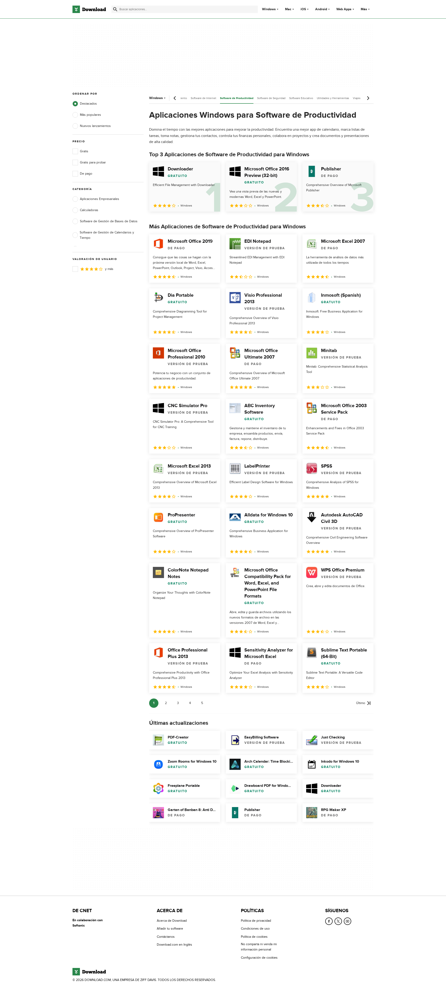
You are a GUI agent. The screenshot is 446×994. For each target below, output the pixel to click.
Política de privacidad (256, 921)
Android (321, 9)
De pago (86, 174)
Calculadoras (89, 210)
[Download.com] (89, 9)
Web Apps (343, 9)
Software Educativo (301, 98)
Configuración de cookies (259, 958)
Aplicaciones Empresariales (99, 199)
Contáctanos (166, 937)
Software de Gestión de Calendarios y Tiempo (107, 235)
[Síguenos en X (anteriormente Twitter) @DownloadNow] (338, 921)
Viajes (357, 98)
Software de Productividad (236, 98)
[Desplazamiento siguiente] (368, 98)
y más (109, 269)
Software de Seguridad (271, 98)
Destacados (88, 104)
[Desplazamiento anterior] (174, 98)
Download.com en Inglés (174, 945)
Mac (288, 9)
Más (364, 9)
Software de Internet (203, 98)
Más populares (90, 115)
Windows (269, 9)
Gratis (84, 151)
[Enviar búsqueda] (115, 9)
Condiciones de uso (255, 929)
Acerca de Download (172, 921)
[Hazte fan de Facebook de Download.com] (329, 921)
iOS (303, 9)
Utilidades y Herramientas (333, 98)
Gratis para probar (93, 162)
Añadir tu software (170, 929)
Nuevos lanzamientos (95, 126)
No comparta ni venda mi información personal (259, 946)
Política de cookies (254, 937)
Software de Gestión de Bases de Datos (109, 221)
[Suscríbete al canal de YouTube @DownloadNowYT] (347, 921)
